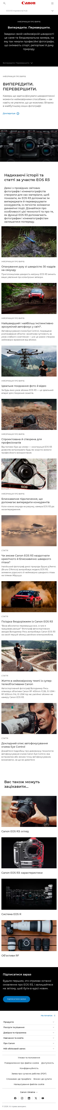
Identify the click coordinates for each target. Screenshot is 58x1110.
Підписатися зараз (16, 999)
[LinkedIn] (29, 1098)
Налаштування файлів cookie (29, 1084)
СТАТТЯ (4, 550)
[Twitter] (36, 1098)
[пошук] (4, 3)
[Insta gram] (22, 1098)
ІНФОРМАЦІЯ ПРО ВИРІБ (29, 22)
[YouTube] (43, 1098)
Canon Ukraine (28, 1092)
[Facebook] (15, 1098)
